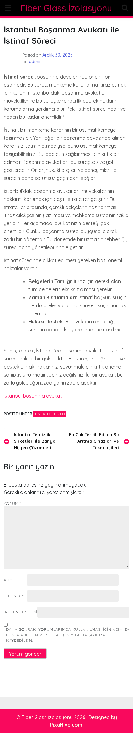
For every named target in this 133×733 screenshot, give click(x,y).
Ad (8, 579)
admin (35, 61)
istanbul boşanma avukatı (33, 396)
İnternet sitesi (20, 612)
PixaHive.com (66, 725)
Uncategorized (50, 413)
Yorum (12, 503)
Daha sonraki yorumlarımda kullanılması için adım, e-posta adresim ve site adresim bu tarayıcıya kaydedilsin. (67, 635)
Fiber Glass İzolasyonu (66, 7)
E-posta (14, 596)
